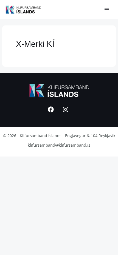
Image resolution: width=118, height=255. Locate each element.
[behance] (66, 109)
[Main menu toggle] (107, 10)
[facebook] (51, 109)
